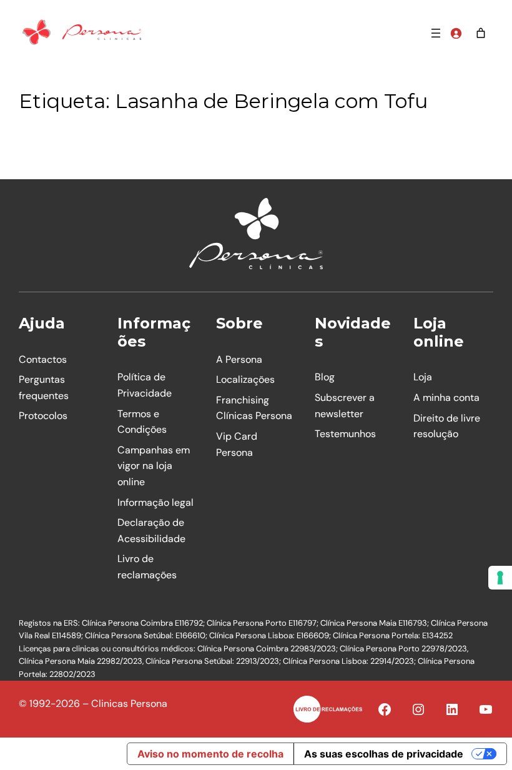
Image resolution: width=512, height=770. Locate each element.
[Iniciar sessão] (455, 33)
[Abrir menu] (435, 33)
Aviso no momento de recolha (210, 754)
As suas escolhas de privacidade (383, 754)
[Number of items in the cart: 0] (480, 33)
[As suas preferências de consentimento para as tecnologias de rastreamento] (500, 578)
